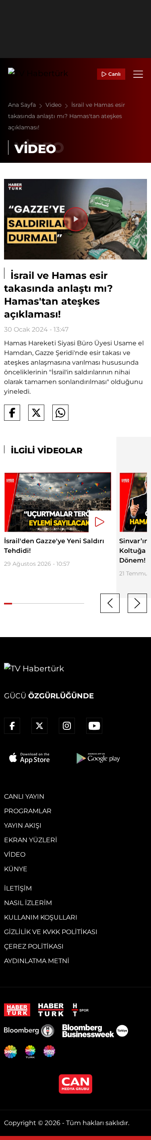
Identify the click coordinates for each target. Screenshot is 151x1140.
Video (54, 104)
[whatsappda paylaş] (60, 413)
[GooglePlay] (97, 758)
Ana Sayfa (22, 104)
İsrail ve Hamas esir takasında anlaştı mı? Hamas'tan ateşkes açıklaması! (66, 116)
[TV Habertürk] (38, 74)
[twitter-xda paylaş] (36, 413)
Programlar (28, 811)
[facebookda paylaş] (12, 413)
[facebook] (12, 726)
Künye (15, 869)
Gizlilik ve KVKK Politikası (50, 932)
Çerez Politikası (34, 946)
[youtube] (94, 726)
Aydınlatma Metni (36, 961)
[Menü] (138, 74)
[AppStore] (30, 758)
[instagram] (67, 726)
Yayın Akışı (22, 825)
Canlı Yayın (24, 796)
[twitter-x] (39, 726)
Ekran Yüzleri (30, 840)
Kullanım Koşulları (40, 917)
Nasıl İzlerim (28, 903)
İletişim (18, 888)
